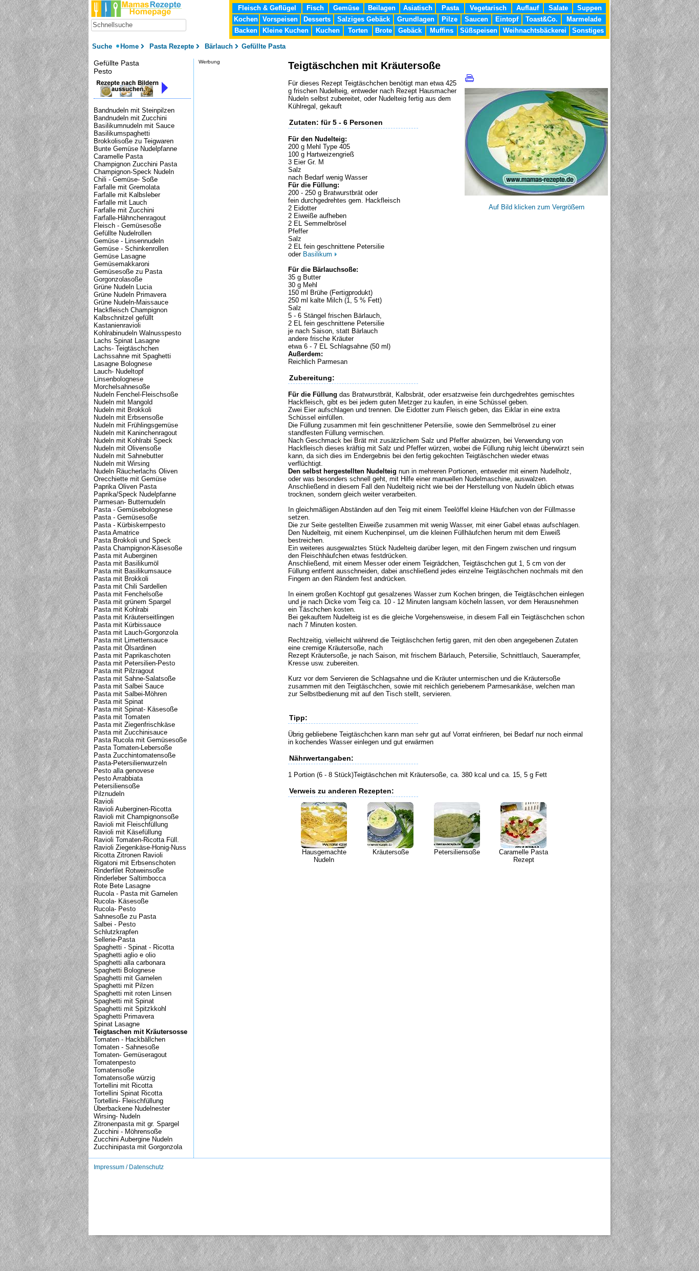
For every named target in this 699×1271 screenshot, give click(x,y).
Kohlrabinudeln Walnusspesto (137, 333)
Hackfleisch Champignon (130, 310)
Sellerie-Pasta (114, 939)
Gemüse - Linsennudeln (129, 241)
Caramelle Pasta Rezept (523, 856)
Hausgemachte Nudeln (324, 856)
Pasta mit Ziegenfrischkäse (134, 724)
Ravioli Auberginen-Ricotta (132, 809)
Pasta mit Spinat (118, 701)
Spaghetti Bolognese (124, 970)
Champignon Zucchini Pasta (135, 164)
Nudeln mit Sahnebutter (128, 456)
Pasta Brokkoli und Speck (132, 540)
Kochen (246, 19)
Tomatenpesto (115, 1062)
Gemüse (346, 8)
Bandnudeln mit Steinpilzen (134, 110)
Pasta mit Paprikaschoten (132, 655)
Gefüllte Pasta (116, 63)
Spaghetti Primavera (124, 1016)
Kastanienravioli (117, 325)
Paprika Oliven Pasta (125, 486)
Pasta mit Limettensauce (131, 640)
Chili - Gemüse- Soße (126, 179)
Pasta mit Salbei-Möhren (130, 694)
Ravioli (104, 801)
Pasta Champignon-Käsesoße (138, 548)
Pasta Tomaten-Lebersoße (133, 747)
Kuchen (328, 30)
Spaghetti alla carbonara (129, 962)
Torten (358, 30)
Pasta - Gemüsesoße (125, 517)
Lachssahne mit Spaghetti (132, 356)
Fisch (315, 8)
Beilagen (382, 8)
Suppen (589, 8)
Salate (558, 8)
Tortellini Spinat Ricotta (128, 1093)
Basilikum (317, 254)
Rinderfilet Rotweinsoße (129, 870)
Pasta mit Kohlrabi (121, 609)
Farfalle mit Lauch (120, 202)
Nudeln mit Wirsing (121, 463)
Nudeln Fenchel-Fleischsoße (136, 394)
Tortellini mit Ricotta (123, 1085)
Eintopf (506, 19)
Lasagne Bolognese (123, 364)
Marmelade (583, 19)
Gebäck (410, 30)
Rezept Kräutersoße (317, 655)
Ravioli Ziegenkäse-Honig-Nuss (140, 847)
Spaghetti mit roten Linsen (132, 993)
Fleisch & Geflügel (267, 8)
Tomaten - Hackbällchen (129, 1039)
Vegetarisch (488, 8)
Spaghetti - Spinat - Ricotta (134, 947)
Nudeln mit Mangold (123, 402)
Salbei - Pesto (115, 924)
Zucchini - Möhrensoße (128, 1131)
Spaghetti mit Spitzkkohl (130, 1009)
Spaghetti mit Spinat (124, 1001)
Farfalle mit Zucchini (124, 210)
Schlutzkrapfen (116, 932)
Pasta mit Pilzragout (124, 671)
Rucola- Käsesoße (121, 901)
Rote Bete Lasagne (122, 886)
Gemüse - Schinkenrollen (131, 248)
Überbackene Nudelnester (132, 1108)
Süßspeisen (478, 30)
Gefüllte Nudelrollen (122, 233)
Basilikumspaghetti (122, 133)
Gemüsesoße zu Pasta (128, 271)
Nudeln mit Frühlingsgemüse (136, 425)
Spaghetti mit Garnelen (128, 978)
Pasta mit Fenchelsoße (128, 594)
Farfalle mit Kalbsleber (127, 195)
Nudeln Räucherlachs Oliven (136, 471)
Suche (103, 46)
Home (129, 46)
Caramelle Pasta (118, 156)
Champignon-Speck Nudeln (134, 172)
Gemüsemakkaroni (121, 264)
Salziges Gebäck (363, 19)
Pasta (450, 8)
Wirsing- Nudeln (117, 1116)
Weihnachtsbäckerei (534, 30)
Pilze (449, 19)
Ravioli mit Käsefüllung (128, 832)
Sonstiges (588, 30)
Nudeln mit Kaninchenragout (135, 433)
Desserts (317, 19)
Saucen (476, 19)
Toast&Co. (542, 19)
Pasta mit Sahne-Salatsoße (135, 678)
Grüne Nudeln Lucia (123, 287)
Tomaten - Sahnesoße (126, 1047)
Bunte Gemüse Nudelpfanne (135, 149)
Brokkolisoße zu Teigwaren (133, 141)
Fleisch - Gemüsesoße (127, 225)
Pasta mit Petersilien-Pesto (134, 663)
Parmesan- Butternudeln (129, 502)
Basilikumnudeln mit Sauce (134, 126)
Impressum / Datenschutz (129, 1167)
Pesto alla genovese (124, 770)
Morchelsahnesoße (122, 387)
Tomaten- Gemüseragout (130, 1055)
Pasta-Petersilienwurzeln (130, 763)
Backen (245, 30)
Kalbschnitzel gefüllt (124, 317)
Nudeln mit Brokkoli (122, 410)
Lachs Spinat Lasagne (127, 340)
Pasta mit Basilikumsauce (132, 571)
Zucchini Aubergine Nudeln (133, 1139)
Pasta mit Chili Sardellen (130, 586)
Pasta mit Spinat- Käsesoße (136, 709)
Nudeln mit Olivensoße (127, 448)
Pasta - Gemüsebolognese (133, 509)
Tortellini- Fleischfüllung (128, 1101)
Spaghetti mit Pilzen (124, 985)
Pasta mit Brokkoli (121, 579)
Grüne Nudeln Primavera (130, 294)
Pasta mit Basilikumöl (126, 563)
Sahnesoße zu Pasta (125, 916)
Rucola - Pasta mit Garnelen (136, 893)
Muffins (441, 30)
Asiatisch (417, 8)
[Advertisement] (408, 879)
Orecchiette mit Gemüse (130, 479)
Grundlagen (415, 19)
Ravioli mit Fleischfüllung (131, 824)
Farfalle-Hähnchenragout (130, 218)
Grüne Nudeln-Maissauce (131, 302)
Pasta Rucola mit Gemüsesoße (140, 740)
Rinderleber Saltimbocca (130, 878)
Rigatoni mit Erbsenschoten (135, 863)
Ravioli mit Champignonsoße (136, 817)
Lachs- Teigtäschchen (126, 348)
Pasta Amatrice (116, 532)
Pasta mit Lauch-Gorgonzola (136, 632)
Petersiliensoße (457, 852)
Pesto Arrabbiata (118, 778)
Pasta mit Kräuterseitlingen (134, 617)
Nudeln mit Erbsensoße (128, 417)
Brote (383, 30)
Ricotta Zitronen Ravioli (128, 855)
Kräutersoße (391, 852)
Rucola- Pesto (115, 909)
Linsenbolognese (118, 379)
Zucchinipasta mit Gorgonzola (138, 1147)
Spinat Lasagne (117, 1024)
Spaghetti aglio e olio (125, 955)
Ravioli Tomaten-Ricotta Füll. (136, 840)
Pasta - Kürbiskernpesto (129, 525)
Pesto (103, 71)
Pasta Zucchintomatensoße (135, 755)
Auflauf (527, 8)
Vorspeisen (280, 19)
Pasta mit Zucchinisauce (130, 732)
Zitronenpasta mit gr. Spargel (136, 1124)
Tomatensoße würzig (124, 1078)
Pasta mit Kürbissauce (127, 625)
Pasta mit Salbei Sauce (129, 686)
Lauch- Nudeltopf (119, 371)
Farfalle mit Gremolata (127, 187)
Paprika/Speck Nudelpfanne (135, 494)
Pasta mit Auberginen (125, 555)
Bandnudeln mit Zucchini (130, 118)
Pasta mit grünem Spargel (132, 602)
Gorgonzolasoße (118, 279)
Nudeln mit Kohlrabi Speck (133, 440)
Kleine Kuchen (286, 30)
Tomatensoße (114, 1070)
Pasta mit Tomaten (122, 717)
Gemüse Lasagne (120, 256)
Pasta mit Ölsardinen (125, 648)
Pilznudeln (109, 794)
